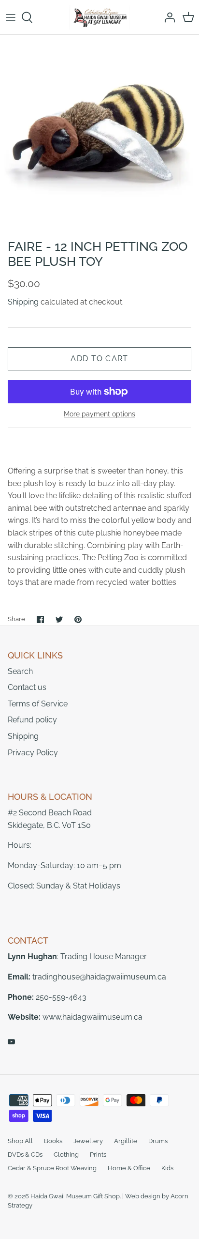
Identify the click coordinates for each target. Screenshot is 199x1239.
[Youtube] (11, 1041)
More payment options (99, 414)
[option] (99, 134)
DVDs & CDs (25, 1154)
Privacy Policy (33, 752)
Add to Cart (99, 358)
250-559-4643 (61, 997)
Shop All (20, 1141)
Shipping (23, 301)
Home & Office (129, 1168)
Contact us (27, 687)
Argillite (125, 1141)
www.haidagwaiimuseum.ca (92, 1017)
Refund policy (32, 719)
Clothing (66, 1154)
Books (53, 1141)
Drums (158, 1141)
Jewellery (88, 1141)
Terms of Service (38, 703)
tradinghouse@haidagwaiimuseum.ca (99, 976)
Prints (98, 1154)
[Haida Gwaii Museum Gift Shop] (100, 17)
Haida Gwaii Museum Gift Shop (75, 1196)
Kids (167, 1168)
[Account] (167, 17)
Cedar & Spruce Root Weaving (52, 1168)
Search (20, 671)
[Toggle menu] (10, 17)
